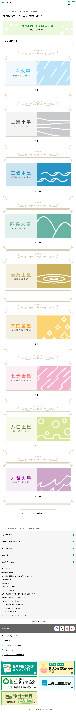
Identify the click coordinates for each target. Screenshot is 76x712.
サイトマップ (5, 561)
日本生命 (7, 633)
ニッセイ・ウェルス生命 (12, 637)
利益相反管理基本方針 (8, 579)
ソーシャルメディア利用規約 (10, 600)
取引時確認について (8, 572)
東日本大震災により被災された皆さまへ (14, 597)
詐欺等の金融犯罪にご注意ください (13, 590)
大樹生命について (8, 554)
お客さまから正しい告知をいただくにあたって (16, 568)
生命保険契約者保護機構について (12, 593)
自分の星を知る (11, 40)
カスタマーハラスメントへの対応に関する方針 (16, 608)
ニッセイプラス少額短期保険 (14, 647)
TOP (4, 11)
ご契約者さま (6, 527)
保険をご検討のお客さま (11, 533)
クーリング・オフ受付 (8, 604)
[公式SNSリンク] (55, 620)
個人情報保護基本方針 (8, 565)
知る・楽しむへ (37, 505)
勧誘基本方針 (5, 575)
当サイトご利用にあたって (10, 582)
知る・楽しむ (12, 11)
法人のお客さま (7, 540)
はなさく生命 (8, 642)
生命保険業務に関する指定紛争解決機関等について (18, 586)
